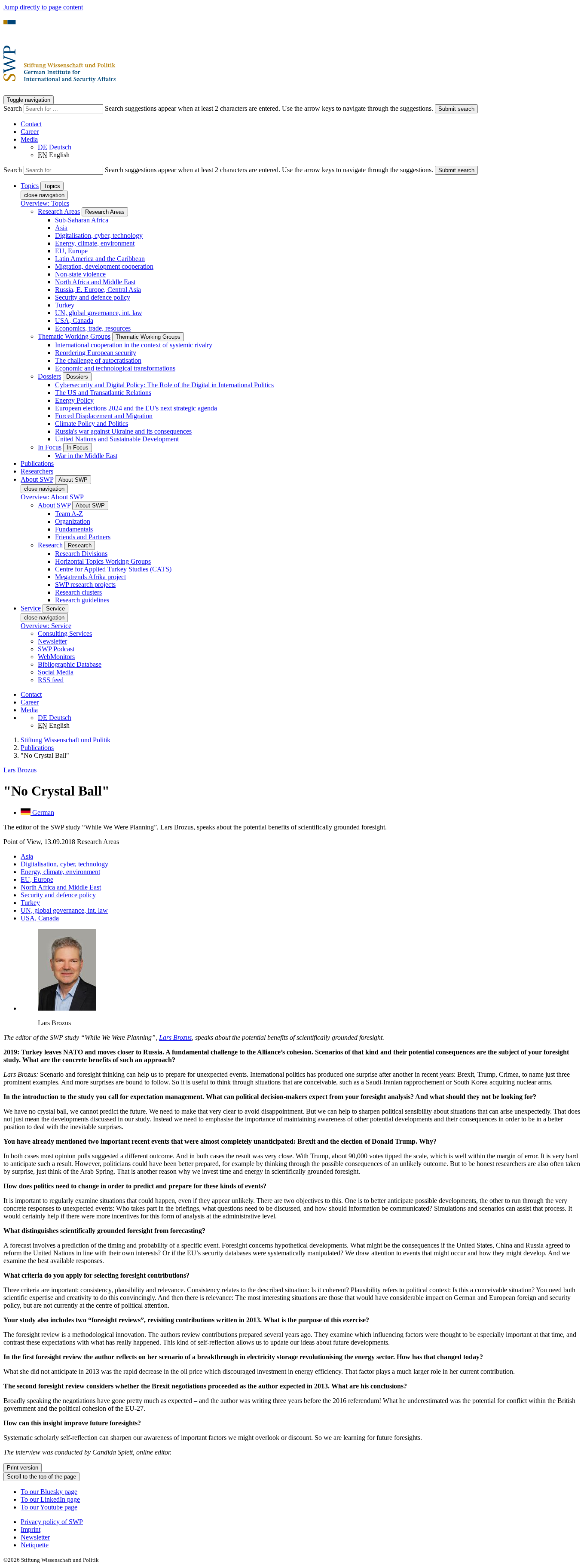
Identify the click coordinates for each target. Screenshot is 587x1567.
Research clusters (78, 592)
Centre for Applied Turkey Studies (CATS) (113, 569)
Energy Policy (74, 400)
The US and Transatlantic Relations (103, 392)
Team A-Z (69, 513)
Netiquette (35, 1545)
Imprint (30, 1529)
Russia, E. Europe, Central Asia (98, 289)
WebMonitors (56, 656)
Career (30, 131)
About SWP (54, 505)
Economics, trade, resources (93, 328)
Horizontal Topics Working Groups (103, 561)
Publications (37, 463)
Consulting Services (65, 633)
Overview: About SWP (52, 497)
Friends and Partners (82, 537)
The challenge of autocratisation (98, 360)
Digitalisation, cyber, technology (99, 235)
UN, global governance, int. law (98, 312)
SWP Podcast (56, 649)
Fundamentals (74, 529)
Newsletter (52, 641)
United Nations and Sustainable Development (117, 439)
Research (50, 545)
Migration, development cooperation (104, 266)
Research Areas (59, 211)
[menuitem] (302, 1522)
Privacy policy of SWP (52, 1521)
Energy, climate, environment (95, 243)
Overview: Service (46, 625)
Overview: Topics (45, 203)
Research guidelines (82, 600)
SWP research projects (85, 584)
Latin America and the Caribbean (100, 258)
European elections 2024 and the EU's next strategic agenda (136, 408)
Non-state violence (80, 274)
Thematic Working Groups (74, 336)
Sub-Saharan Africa (81, 220)
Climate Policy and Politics (91, 423)
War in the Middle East (86, 455)
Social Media (55, 672)
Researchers (37, 471)
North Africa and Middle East (95, 281)
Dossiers (49, 376)
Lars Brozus (20, 770)
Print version (22, 1467)
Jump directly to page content (43, 7)
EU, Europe (71, 251)
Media (29, 139)
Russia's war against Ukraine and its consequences (123, 431)
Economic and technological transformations (115, 368)
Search (13, 108)
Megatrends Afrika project (90, 576)
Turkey (64, 305)
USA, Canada (74, 320)
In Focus (49, 447)
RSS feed (51, 679)
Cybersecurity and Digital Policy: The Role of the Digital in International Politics (164, 385)
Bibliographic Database (69, 664)
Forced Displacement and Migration (104, 415)
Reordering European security (95, 352)
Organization (72, 521)
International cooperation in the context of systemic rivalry (133, 345)
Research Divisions (81, 553)
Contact (31, 124)
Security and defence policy (92, 297)
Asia (61, 227)
